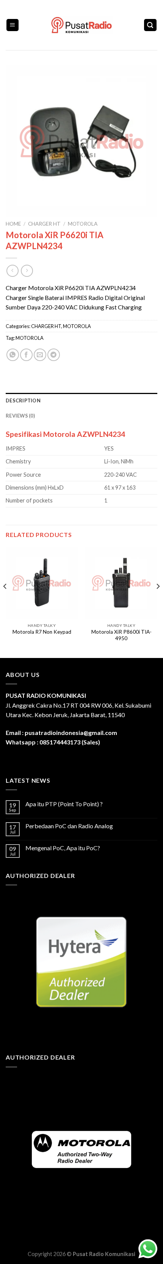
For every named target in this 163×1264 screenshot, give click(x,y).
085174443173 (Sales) (69, 742)
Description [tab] (23, 400)
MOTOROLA (82, 224)
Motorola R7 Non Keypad (42, 632)
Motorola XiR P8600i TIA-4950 (121, 635)
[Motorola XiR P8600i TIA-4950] (121, 583)
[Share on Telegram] (53, 355)
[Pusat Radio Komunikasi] (81, 25)
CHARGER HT (44, 224)
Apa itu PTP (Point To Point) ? (64, 803)
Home (13, 224)
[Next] (157, 601)
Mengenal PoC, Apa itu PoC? (62, 847)
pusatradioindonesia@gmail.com (71, 732)
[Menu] (12, 25)
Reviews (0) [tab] (20, 416)
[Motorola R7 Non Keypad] (42, 583)
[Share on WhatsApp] (12, 355)
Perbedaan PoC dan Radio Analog (69, 825)
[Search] (150, 25)
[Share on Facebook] (26, 355)
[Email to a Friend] (40, 355)
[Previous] (5, 601)
